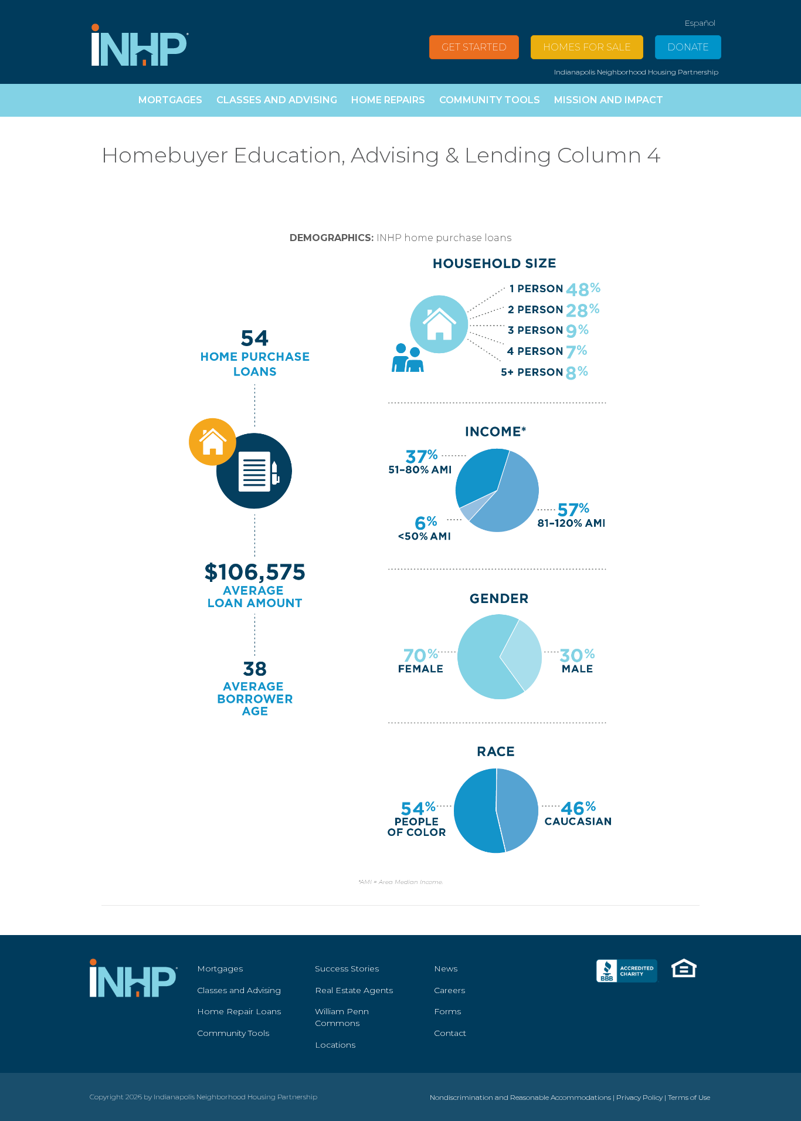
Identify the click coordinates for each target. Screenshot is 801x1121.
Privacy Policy (639, 1097)
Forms (447, 1011)
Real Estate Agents (354, 990)
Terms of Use (689, 1097)
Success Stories (347, 968)
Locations (335, 1044)
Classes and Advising (239, 990)
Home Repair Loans (239, 1011)
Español (699, 23)
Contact (450, 1033)
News (445, 968)
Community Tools (233, 1033)
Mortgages (220, 968)
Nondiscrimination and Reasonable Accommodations (520, 1097)
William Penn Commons (342, 1017)
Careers (449, 990)
